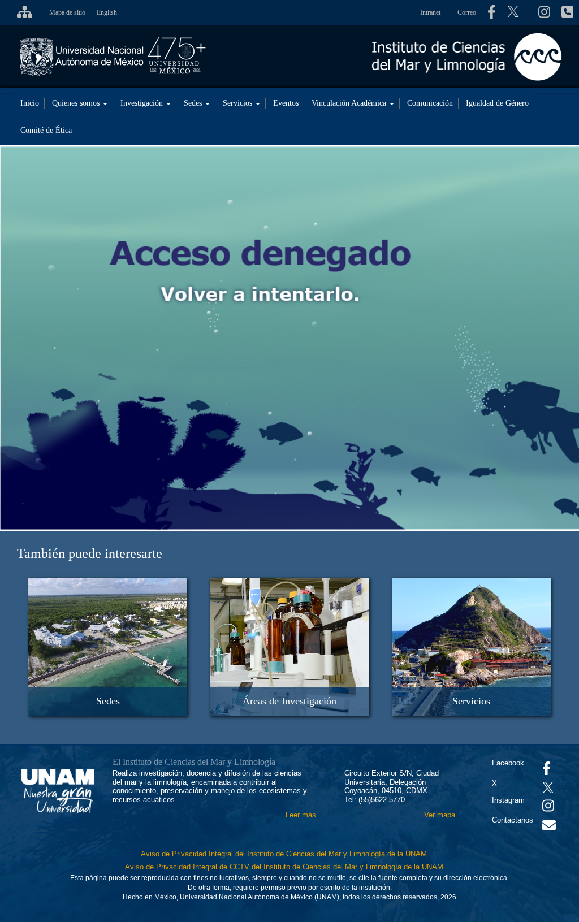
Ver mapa (439, 815)
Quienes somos (77, 103)
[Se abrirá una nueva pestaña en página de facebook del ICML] (492, 12)
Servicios (238, 103)
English (107, 12)
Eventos (286, 103)
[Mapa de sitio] (22, 12)
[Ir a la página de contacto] (549, 828)
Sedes (194, 103)
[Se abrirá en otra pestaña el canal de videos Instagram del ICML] (548, 808)
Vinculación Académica (350, 103)
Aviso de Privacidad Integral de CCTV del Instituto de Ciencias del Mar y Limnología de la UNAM (284, 867)
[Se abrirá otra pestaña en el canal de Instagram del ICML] (544, 12)
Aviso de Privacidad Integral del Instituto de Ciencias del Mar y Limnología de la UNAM (284, 854)
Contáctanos (512, 820)
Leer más (301, 815)
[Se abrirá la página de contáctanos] (567, 12)
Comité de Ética (46, 130)
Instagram (508, 800)
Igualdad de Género (497, 103)
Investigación (142, 103)
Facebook (508, 763)
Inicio (29, 103)
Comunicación (430, 103)
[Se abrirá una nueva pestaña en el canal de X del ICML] (517, 13)
